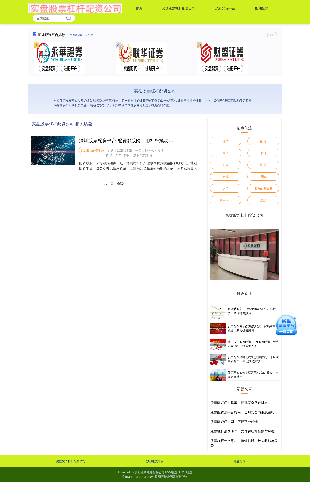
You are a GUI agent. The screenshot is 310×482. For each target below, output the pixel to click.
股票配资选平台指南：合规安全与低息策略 (242, 412)
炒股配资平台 (225, 8)
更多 (270, 35)
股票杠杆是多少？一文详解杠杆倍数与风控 (242, 431)
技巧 (226, 153)
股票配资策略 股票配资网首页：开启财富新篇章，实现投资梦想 (253, 359)
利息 (263, 165)
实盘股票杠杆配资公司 (178, 8)
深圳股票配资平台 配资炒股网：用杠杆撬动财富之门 (133, 140)
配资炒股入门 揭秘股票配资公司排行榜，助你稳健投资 (252, 311)
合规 (226, 176)
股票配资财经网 (164, 476)
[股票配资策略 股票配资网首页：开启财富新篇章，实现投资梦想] (218, 359)
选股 (263, 200)
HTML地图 (185, 472)
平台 (263, 153)
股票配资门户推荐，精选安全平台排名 (239, 402)
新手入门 (226, 200)
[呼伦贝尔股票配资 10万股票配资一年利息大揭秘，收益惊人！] (218, 344)
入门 (226, 188)
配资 (263, 141)
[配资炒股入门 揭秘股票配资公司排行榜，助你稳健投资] (218, 312)
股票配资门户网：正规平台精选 (234, 421)
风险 (263, 176)
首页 (139, 8)
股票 (226, 141)
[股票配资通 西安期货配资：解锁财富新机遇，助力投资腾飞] (218, 328)
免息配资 (261, 8)
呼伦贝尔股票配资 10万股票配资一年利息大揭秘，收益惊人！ (253, 343)
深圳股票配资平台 (92, 150)
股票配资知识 (263, 188)
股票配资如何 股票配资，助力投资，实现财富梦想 (253, 374)
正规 (226, 165)
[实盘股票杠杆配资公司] (75, 8)
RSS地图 (171, 472)
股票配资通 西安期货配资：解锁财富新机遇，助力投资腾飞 (253, 328)
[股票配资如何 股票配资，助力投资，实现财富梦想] (218, 375)
